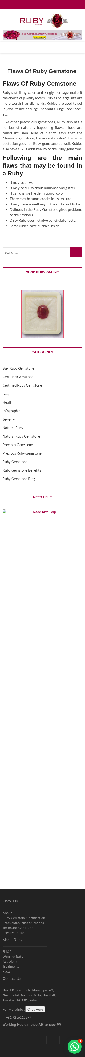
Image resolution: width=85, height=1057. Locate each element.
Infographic (11, 411)
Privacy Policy (13, 933)
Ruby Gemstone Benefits (22, 470)
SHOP (7, 951)
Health (8, 402)
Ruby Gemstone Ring (19, 478)
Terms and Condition (18, 928)
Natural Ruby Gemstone (21, 436)
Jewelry (9, 419)
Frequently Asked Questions (23, 923)
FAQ (6, 394)
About (7, 913)
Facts (6, 971)
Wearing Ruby (13, 956)
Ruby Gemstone (15, 462)
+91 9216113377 (18, 1017)
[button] (75, 1047)
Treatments (11, 966)
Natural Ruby (13, 428)
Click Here (35, 1009)
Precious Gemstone (18, 445)
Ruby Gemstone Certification (24, 918)
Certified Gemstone (18, 377)
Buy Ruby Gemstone (18, 368)
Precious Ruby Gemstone (22, 453)
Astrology (10, 961)
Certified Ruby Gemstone (22, 385)
